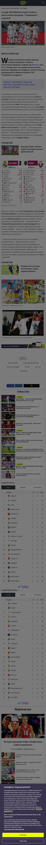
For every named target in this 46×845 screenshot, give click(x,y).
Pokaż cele (23, 841)
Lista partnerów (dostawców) (14, 829)
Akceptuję (23, 835)
